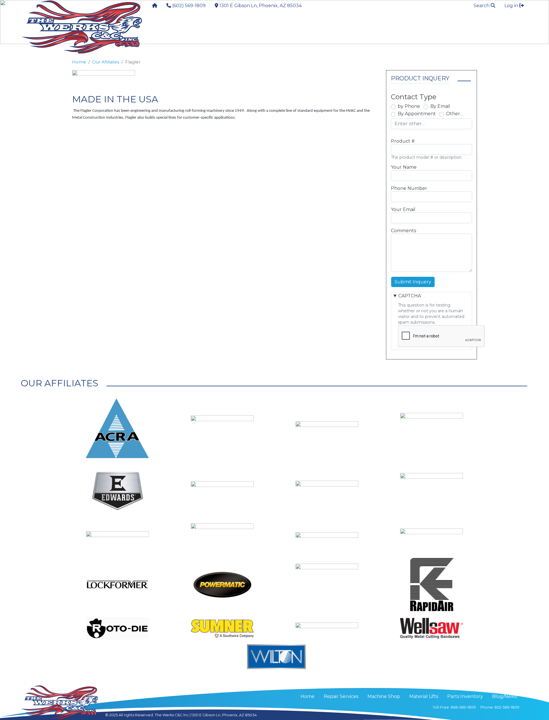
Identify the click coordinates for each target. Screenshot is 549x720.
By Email (440, 106)
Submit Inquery (413, 282)
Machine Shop (383, 696)
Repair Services (179, 27)
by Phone (409, 106)
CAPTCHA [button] (409, 296)
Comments (403, 230)
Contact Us (430, 27)
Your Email (403, 209)
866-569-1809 (463, 707)
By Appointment (417, 113)
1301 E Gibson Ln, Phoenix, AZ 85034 (224, 715)
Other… (454, 113)
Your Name (404, 167)
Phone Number (409, 188)
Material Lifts (317, 27)
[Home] (81, 27)
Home (79, 62)
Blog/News (504, 696)
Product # (403, 141)
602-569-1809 (506, 707)
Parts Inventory (377, 27)
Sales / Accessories (249, 27)
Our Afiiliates (105, 62)
